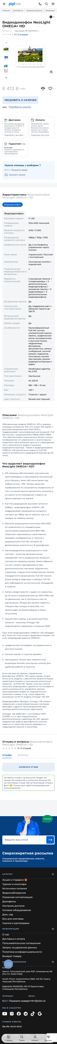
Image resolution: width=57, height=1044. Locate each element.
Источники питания (14, 888)
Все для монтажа (12, 918)
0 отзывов (23, 35)
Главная (6, 11)
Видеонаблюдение (14, 892)
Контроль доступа (13, 905)
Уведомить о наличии (20, 100)
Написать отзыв (28, 767)
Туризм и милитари (14, 884)
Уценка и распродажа (15, 923)
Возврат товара (11, 956)
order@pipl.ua (37, 1001)
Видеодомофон (12, 204)
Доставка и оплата (13, 939)
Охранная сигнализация (17, 897)
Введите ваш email (16, 840)
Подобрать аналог (20, 107)
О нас (5, 934)
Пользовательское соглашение (21, 943)
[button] (6, 43)
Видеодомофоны (34, 11)
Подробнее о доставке (13, 135)
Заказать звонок (17, 174)
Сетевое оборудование (16, 910)
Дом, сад (7, 914)
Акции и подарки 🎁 (14, 879)
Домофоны (18, 11)
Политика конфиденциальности (22, 951)
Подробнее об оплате (40, 135)
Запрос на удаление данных (19, 947)
